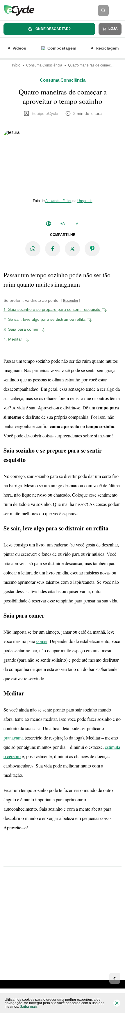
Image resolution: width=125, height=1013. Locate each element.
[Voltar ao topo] (114, 978)
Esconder (70, 301)
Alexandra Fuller (58, 201)
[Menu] (119, 10)
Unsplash (84, 201)
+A (62, 224)
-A (76, 224)
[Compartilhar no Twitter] (72, 248)
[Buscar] (103, 10)
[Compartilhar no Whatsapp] (32, 248)
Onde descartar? (53, 29)
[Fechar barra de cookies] (116, 1003)
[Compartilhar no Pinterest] (92, 248)
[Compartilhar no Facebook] (52, 248)
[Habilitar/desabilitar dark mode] (48, 223)
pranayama (13, 738)
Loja (113, 29)
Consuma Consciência (44, 65)
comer (41, 641)
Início (16, 65)
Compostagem (61, 48)
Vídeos (19, 48)
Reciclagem (107, 48)
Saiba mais (29, 1007)
